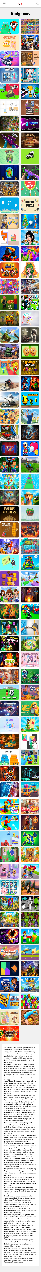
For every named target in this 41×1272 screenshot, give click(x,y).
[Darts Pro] (9, 172)
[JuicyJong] (9, 286)
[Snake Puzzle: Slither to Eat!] (29, 513)
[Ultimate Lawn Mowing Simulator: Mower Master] (29, 465)
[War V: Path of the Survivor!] (29, 172)
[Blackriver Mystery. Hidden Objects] (9, 124)
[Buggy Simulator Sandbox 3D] (9, 384)
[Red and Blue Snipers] (9, 140)
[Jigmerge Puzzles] (29, 497)
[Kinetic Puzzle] (29, 205)
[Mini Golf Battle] (29, 416)
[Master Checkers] (9, 513)
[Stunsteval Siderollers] (29, 156)
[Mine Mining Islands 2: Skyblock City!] (29, 384)
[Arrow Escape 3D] (29, 319)
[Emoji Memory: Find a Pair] (29, 351)
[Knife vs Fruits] (29, 189)
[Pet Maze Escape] (9, 237)
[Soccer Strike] (9, 448)
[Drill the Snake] (29, 432)
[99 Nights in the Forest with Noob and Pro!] (9, 465)
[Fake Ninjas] (9, 546)
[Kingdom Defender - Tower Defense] (9, 319)
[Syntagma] (9, 497)
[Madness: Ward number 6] (29, 335)
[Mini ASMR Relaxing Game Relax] (9, 530)
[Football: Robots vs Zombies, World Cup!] (29, 91)
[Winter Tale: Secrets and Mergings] (29, 221)
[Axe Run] (29, 481)
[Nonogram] (9, 75)
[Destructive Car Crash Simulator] (9, 432)
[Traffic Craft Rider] (29, 42)
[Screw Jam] (9, 42)
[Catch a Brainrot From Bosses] (9, 367)
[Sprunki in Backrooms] (29, 367)
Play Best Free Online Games (20, 3)
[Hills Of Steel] (9, 335)
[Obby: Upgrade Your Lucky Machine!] (29, 302)
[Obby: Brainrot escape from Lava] (29, 530)
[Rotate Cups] (9, 107)
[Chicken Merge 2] (9, 270)
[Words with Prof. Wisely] (9, 221)
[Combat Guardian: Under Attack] (9, 416)
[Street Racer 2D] (29, 286)
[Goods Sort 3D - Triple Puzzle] (29, 26)
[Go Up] (9, 205)
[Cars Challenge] (9, 59)
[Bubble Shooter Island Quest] (9, 481)
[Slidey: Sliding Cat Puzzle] (29, 107)
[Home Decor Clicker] (29, 59)
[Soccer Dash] (9, 26)
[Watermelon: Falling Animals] (9, 156)
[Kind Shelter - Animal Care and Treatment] (29, 75)
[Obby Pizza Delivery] (9, 302)
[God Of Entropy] (29, 270)
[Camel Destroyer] (9, 91)
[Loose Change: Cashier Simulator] (29, 140)
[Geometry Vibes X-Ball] (29, 124)
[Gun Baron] (9, 189)
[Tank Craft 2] (9, 351)
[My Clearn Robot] (29, 448)
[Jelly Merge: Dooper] (29, 254)
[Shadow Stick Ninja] (9, 254)
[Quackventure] (29, 400)
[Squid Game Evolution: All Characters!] (29, 237)
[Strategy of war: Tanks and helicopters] (9, 400)
